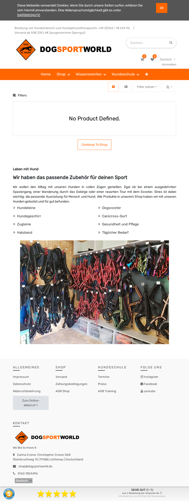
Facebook (150, 384)
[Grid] (113, 87)
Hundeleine (25, 208)
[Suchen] (171, 43)
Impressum (21, 377)
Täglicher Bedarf (115, 232)
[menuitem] (46, 74)
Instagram (150, 377)
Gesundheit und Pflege (120, 224)
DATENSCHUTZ (28, 15)
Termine (103, 377)
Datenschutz (22, 384)
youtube (149, 391)
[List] (126, 87)
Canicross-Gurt (114, 216)
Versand (61, 377)
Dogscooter (111, 208)
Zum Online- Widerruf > (30, 403)
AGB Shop (63, 391)
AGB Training (107, 391)
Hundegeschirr (28, 216)
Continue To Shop (94, 145)
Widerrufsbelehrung (27, 391)
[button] (146, 74)
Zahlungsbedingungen (71, 384)
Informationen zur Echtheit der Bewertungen (142, 496)
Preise (102, 384)
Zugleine (23, 224)
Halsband (24, 232)
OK (162, 8)
